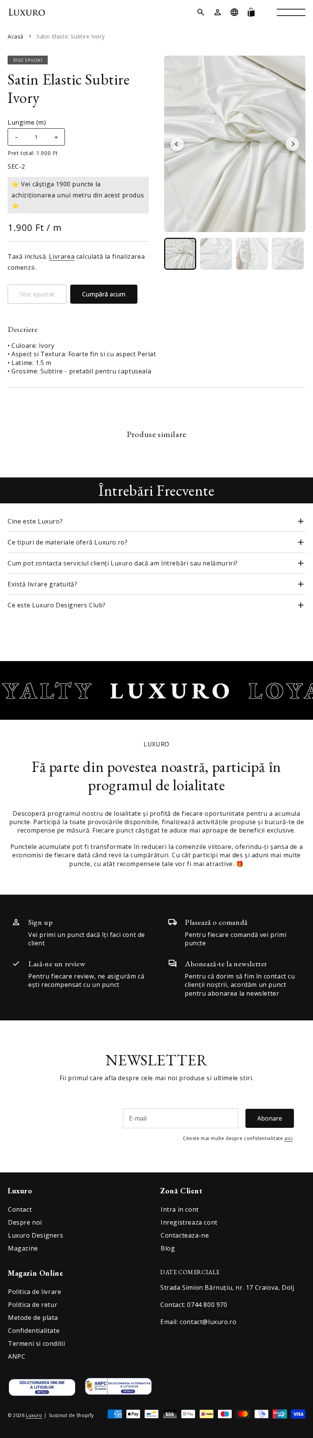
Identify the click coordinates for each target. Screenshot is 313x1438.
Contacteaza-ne (185, 1235)
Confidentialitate (34, 1330)
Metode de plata (33, 1317)
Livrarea (61, 256)
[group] (180, 254)
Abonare (269, 1118)
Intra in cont (180, 1209)
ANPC (16, 1356)
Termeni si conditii (36, 1343)
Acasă (16, 36)
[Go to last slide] (177, 144)
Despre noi (25, 1222)
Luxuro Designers (35, 1235)
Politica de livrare (34, 1291)
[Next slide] (292, 144)
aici (288, 1138)
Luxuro (34, 1415)
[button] (200, 12)
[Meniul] (291, 12)
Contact (20, 1209)
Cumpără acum (104, 294)
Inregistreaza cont (189, 1222)
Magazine (23, 1248)
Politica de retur (32, 1304)
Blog (168, 1248)
